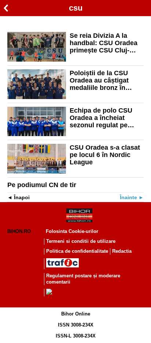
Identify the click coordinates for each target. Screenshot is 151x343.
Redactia (122, 251)
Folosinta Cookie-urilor (72, 231)
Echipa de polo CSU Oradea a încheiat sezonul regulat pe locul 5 (101, 118)
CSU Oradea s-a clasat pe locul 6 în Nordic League (105, 155)
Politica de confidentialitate (77, 251)
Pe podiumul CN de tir (41, 185)
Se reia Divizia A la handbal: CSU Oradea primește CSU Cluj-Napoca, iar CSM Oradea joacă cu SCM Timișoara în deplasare (105, 43)
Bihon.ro (19, 231)
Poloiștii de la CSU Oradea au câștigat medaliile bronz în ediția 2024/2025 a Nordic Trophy (99, 80)
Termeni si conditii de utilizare (80, 241)
